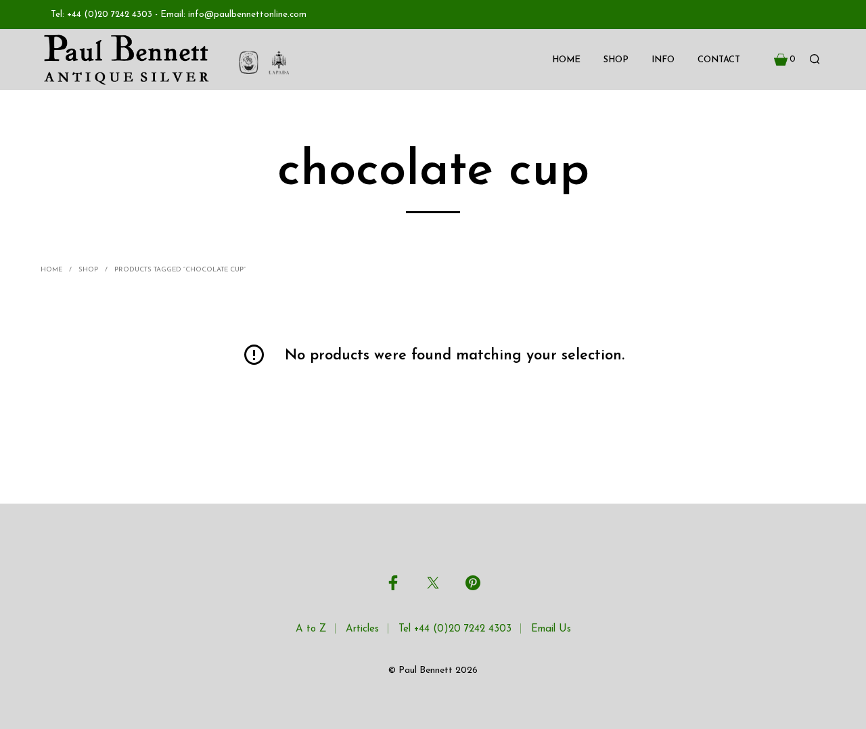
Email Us (551, 629)
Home (566, 60)
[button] (785, 59)
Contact (719, 60)
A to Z (311, 629)
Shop (616, 60)
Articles (362, 629)
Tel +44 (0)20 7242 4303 (454, 629)
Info (663, 60)
